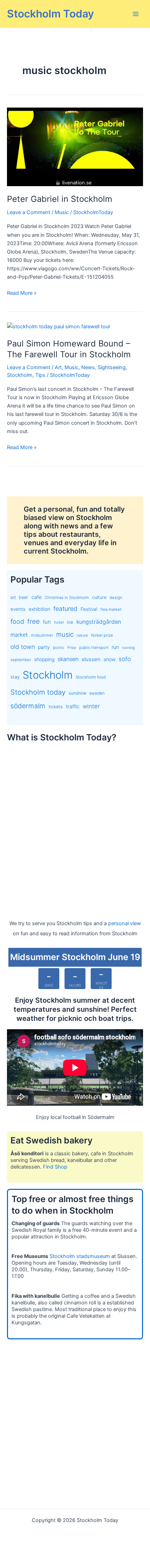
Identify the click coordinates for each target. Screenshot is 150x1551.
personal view (124, 923)
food (17, 621)
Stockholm (19, 375)
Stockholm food (91, 677)
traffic (73, 706)
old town (22, 646)
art (13, 597)
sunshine (77, 693)
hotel (59, 622)
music (65, 634)
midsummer (42, 635)
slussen (91, 659)
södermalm (27, 706)
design (116, 597)
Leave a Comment (28, 212)
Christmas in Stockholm (67, 597)
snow (109, 659)
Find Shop (55, 1167)
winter (91, 706)
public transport (93, 647)
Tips (40, 375)
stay (15, 677)
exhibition (39, 609)
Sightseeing (112, 367)
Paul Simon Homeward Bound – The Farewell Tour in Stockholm (69, 348)
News (88, 367)
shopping (44, 659)
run (115, 647)
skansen (68, 659)
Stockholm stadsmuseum (80, 1256)
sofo (125, 659)
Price (71, 647)
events (17, 609)
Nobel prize (102, 635)
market (19, 634)
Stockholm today (38, 692)
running (128, 647)
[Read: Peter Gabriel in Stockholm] (75, 147)
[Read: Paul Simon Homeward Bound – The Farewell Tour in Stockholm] (58, 326)
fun (47, 622)
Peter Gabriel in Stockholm (59, 199)
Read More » (22, 293)
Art (58, 367)
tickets (55, 706)
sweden (97, 693)
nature (82, 635)
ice (70, 622)
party (44, 647)
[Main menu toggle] (135, 14)
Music (62, 212)
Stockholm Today (50, 13)
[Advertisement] (75, 824)
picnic (58, 647)
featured (65, 608)
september (20, 659)
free (33, 621)
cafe (36, 597)
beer (23, 597)
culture (99, 597)
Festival (89, 609)
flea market (110, 609)
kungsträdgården (98, 622)
